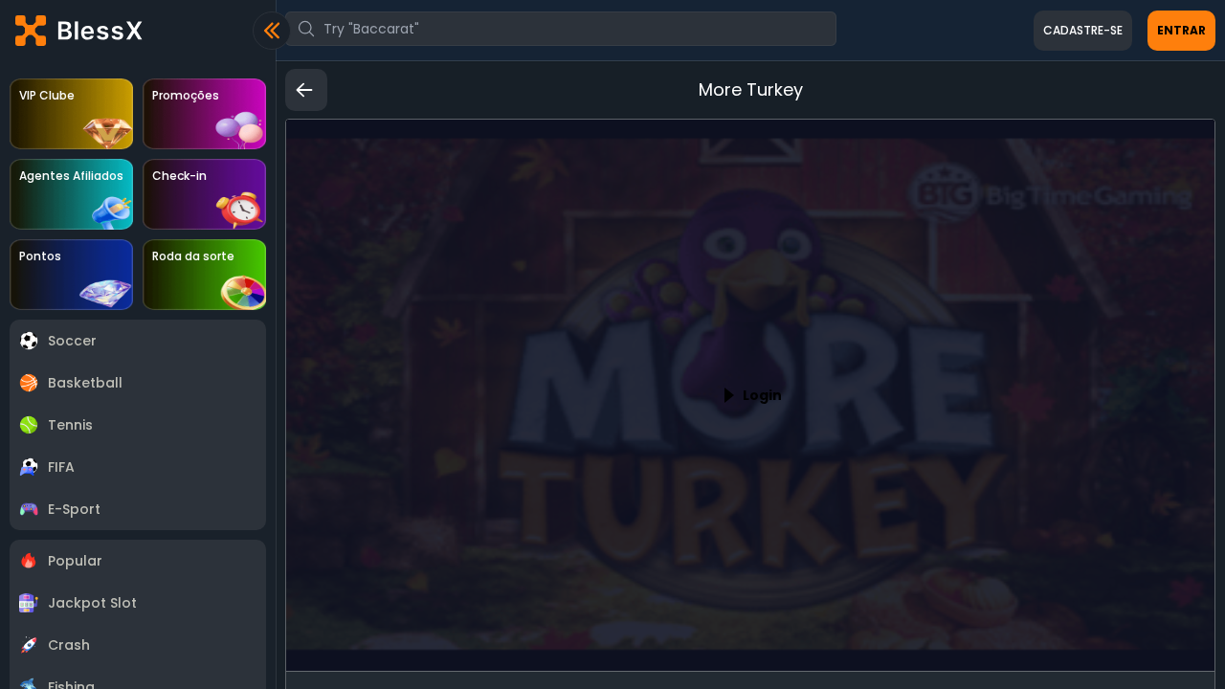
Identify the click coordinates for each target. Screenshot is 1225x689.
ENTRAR (1181, 30)
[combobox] (560, 28)
